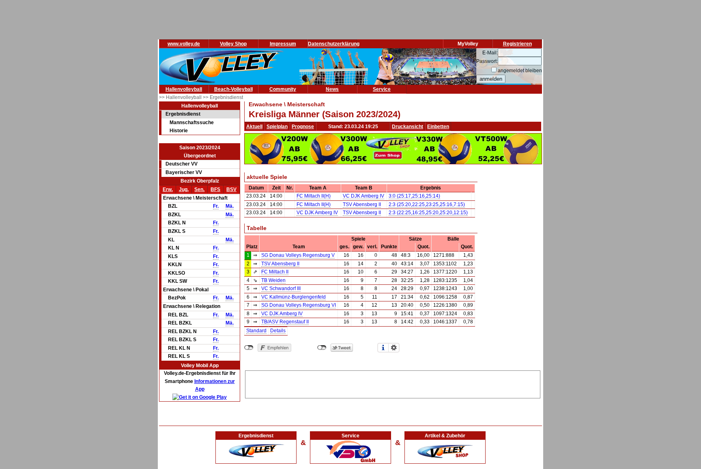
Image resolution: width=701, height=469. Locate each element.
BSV (231, 189)
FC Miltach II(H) (314, 196)
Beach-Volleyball (233, 89)
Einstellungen (394, 348)
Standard (256, 330)
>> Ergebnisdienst (223, 97)
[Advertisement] (393, 383)
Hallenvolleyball (184, 89)
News (332, 89)
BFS (215, 189)
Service (382, 89)
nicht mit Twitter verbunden (322, 347)
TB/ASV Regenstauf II (285, 322)
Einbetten (438, 126)
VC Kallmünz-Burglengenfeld (293, 297)
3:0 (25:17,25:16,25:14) (414, 196)
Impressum (283, 44)
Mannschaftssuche (192, 122)
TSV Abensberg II (362, 204)
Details (278, 330)
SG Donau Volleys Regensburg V (298, 255)
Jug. (184, 189)
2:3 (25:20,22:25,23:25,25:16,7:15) (427, 204)
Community (282, 89)
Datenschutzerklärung (333, 44)
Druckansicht (407, 126)
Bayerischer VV (184, 172)
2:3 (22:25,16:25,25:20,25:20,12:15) (428, 212)
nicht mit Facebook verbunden (249, 347)
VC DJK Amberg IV (363, 196)
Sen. (199, 189)
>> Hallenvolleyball (181, 97)
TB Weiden (273, 280)
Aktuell (254, 126)
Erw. (168, 189)
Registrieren (517, 44)
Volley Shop (233, 44)
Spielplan (277, 126)
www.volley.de (184, 44)
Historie (179, 130)
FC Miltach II (274, 272)
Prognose (303, 126)
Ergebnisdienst (183, 114)
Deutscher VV (182, 164)
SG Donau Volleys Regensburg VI (298, 305)
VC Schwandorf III (281, 288)
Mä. (230, 206)
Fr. (216, 206)
